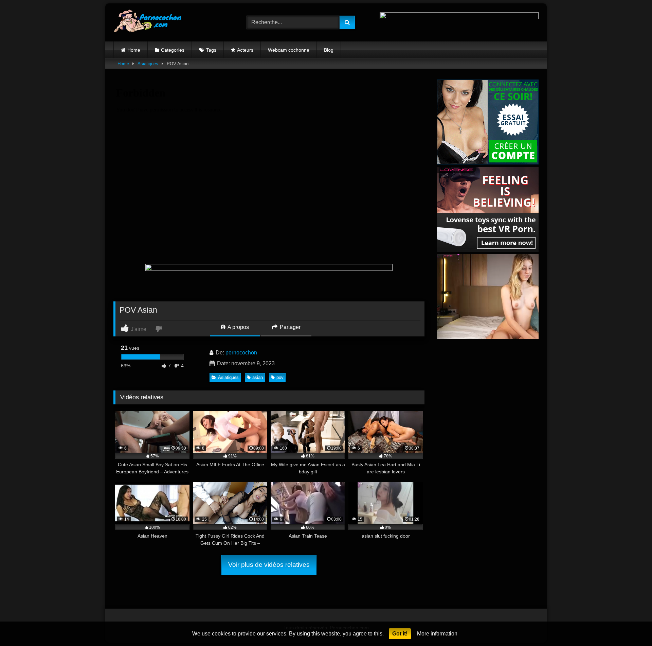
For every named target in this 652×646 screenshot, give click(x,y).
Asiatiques (148, 63)
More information (437, 633)
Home (133, 50)
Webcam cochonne (288, 50)
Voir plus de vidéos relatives (269, 564)
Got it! (400, 633)
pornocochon (241, 352)
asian (257, 377)
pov (280, 377)
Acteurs (245, 50)
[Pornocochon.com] (147, 22)
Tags (211, 50)
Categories (172, 50)
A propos (238, 327)
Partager (289, 327)
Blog (328, 50)
